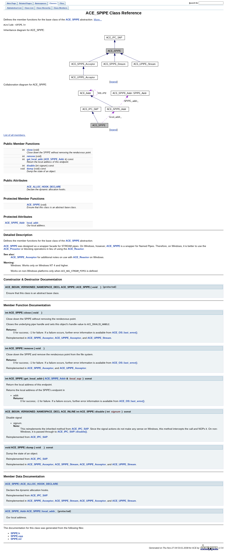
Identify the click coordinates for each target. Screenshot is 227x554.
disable (31, 165)
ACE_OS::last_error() (124, 332)
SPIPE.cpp (17, 536)
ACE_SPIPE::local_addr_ (41, 511)
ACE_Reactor (76, 248)
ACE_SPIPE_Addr (54, 159)
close (30, 149)
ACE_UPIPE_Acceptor (68, 337)
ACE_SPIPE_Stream (66, 464)
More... (98, 19)
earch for (194, 3)
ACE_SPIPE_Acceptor (24, 257)
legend (113, 81)
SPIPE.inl (16, 538)
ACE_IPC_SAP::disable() (72, 431)
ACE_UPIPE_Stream (99, 337)
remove (31, 156)
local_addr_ (33, 222)
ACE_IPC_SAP (80, 428)
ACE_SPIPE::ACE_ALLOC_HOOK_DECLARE (31, 483)
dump (30, 168)
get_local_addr (35, 159)
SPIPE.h (15, 533)
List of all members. (15, 135)
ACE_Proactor (12, 248)
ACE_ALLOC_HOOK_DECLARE (44, 186)
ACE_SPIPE (72, 19)
